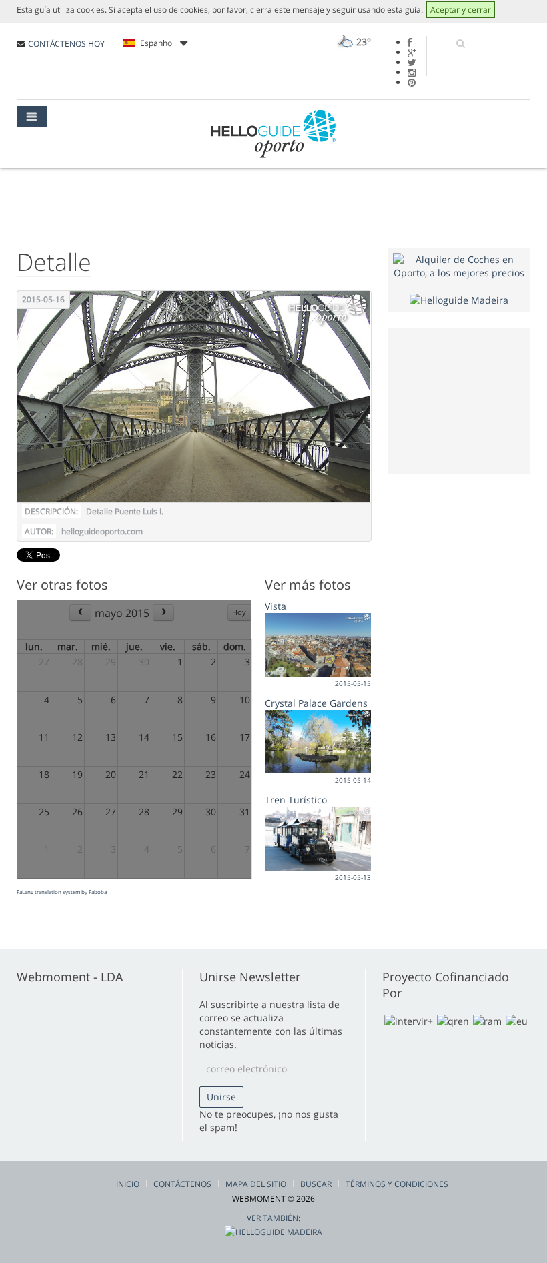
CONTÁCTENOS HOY (66, 43)
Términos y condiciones (397, 1184)
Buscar (316, 1184)
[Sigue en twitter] (412, 62)
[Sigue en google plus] (412, 52)
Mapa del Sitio (255, 1184)
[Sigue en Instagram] (412, 72)
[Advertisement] (470, 399)
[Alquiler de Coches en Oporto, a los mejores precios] (459, 265)
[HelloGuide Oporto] (273, 134)
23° (362, 41)
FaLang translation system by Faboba (62, 891)
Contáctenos (182, 1184)
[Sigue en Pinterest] (412, 82)
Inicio (127, 1184)
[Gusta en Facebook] (410, 42)
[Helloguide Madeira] (459, 299)
